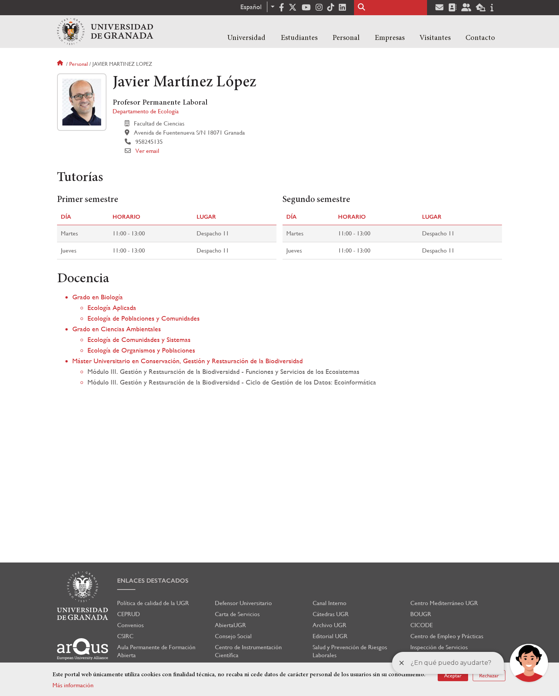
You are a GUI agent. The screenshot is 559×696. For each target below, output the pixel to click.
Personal (346, 38)
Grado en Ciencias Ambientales (116, 329)
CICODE (421, 625)
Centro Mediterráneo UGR (444, 603)
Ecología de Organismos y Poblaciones (141, 350)
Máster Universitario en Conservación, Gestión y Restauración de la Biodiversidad (187, 361)
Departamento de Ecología (146, 111)
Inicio (61, 64)
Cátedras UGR (331, 614)
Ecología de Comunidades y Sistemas (139, 339)
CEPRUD (128, 614)
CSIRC (125, 636)
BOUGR (420, 614)
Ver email (147, 150)
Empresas (390, 38)
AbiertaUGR (230, 625)
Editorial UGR (330, 636)
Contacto (480, 38)
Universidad (246, 38)
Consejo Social (233, 636)
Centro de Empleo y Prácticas (446, 636)
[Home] (105, 31)
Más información (73, 685)
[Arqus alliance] (82, 649)
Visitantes (435, 38)
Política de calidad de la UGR (153, 603)
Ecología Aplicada (111, 307)
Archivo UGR (329, 625)
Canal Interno (329, 603)
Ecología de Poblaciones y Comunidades (143, 318)
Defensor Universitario (243, 603)
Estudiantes (299, 38)
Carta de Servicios (237, 614)
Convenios (130, 625)
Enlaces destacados (153, 580)
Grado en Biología (97, 297)
